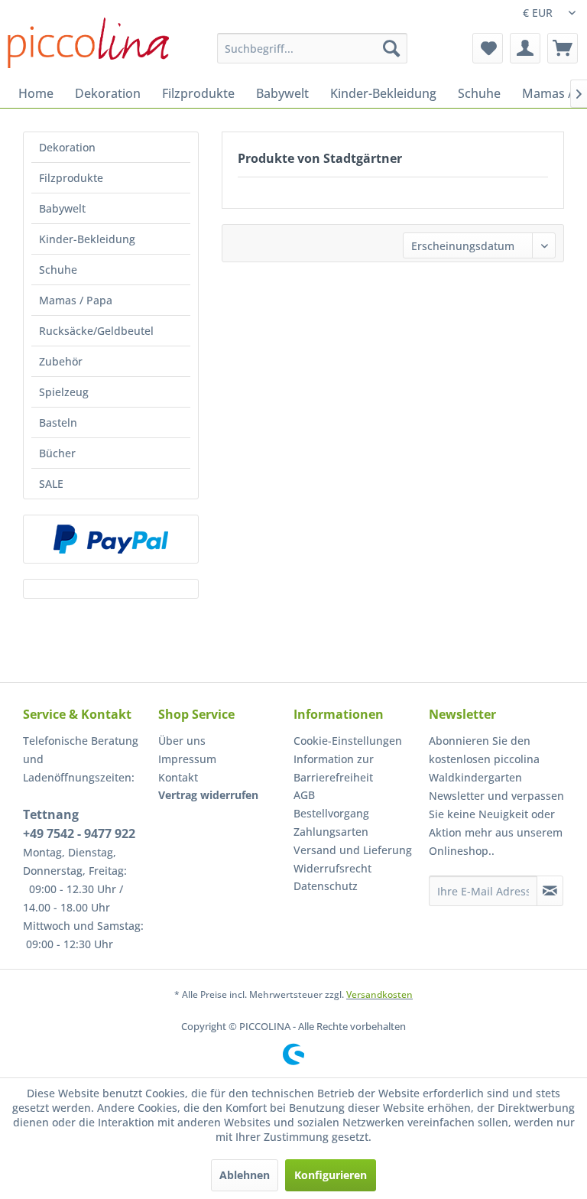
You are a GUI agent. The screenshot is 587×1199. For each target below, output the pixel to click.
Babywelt (62, 208)
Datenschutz (326, 886)
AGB (304, 795)
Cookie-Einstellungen (348, 740)
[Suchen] (391, 48)
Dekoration (67, 147)
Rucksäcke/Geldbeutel (96, 330)
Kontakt (178, 777)
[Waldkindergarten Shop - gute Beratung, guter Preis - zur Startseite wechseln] (88, 43)
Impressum (187, 759)
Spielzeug (64, 392)
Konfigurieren (330, 1175)
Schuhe (58, 269)
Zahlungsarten (331, 831)
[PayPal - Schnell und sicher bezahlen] (111, 539)
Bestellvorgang (331, 813)
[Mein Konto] (525, 48)
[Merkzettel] (487, 48)
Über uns (182, 740)
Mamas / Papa (75, 300)
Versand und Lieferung (353, 850)
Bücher (57, 453)
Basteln (58, 422)
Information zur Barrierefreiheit (334, 768)
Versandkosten (379, 994)
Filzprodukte (71, 178)
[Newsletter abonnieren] (550, 891)
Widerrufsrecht (332, 868)
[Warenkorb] (562, 48)
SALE (51, 483)
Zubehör (61, 361)
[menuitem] (312, 48)
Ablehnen (244, 1175)
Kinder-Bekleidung (87, 239)
